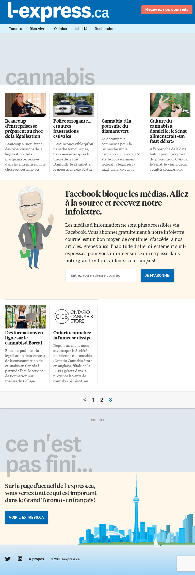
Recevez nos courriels (167, 9)
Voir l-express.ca (26, 517)
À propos (36, 559)
